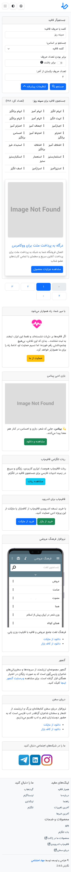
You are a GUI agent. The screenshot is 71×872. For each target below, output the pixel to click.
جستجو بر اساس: (56, 43)
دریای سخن (63, 850)
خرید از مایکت (26, 521)
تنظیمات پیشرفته (36, 87)
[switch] (60, 62)
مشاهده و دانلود (35, 442)
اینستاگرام (28, 795)
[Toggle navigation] (5, 6)
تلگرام (30, 808)
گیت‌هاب (28, 789)
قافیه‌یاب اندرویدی (59, 844)
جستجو (59, 87)
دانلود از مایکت (52, 639)
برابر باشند (49, 63)
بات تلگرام (63, 832)
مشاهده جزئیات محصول (47, 269)
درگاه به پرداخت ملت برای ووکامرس (37, 245)
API (67, 826)
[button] (21, 6)
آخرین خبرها (62, 814)
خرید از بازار (46, 521)
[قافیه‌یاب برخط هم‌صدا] (64, 6)
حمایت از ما (35, 358)
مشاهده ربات (35, 481)
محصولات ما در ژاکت (58, 838)
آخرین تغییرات (61, 808)
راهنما (66, 802)
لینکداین (29, 802)
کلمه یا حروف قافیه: (55, 29)
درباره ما (65, 795)
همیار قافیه (63, 789)
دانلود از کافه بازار (50, 644)
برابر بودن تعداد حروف (53, 57)
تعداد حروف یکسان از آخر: (51, 71)
